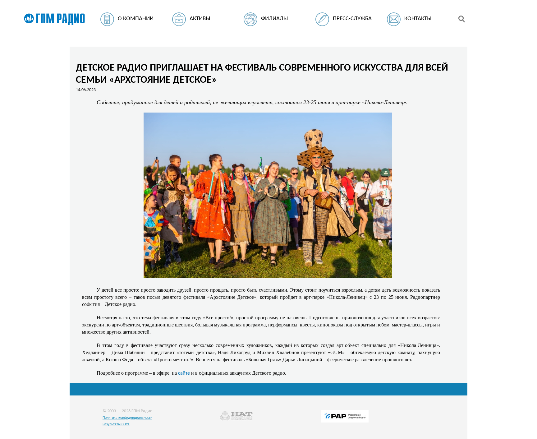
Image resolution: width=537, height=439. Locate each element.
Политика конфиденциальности (127, 418)
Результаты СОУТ (116, 424)
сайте (184, 373)
